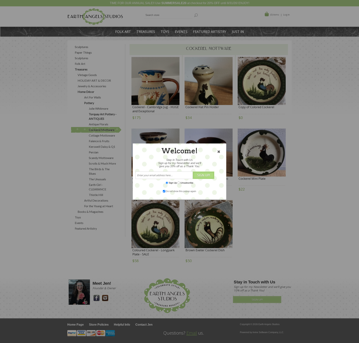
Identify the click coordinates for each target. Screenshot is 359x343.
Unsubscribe (186, 183)
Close (219, 151)
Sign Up (173, 183)
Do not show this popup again (181, 191)
